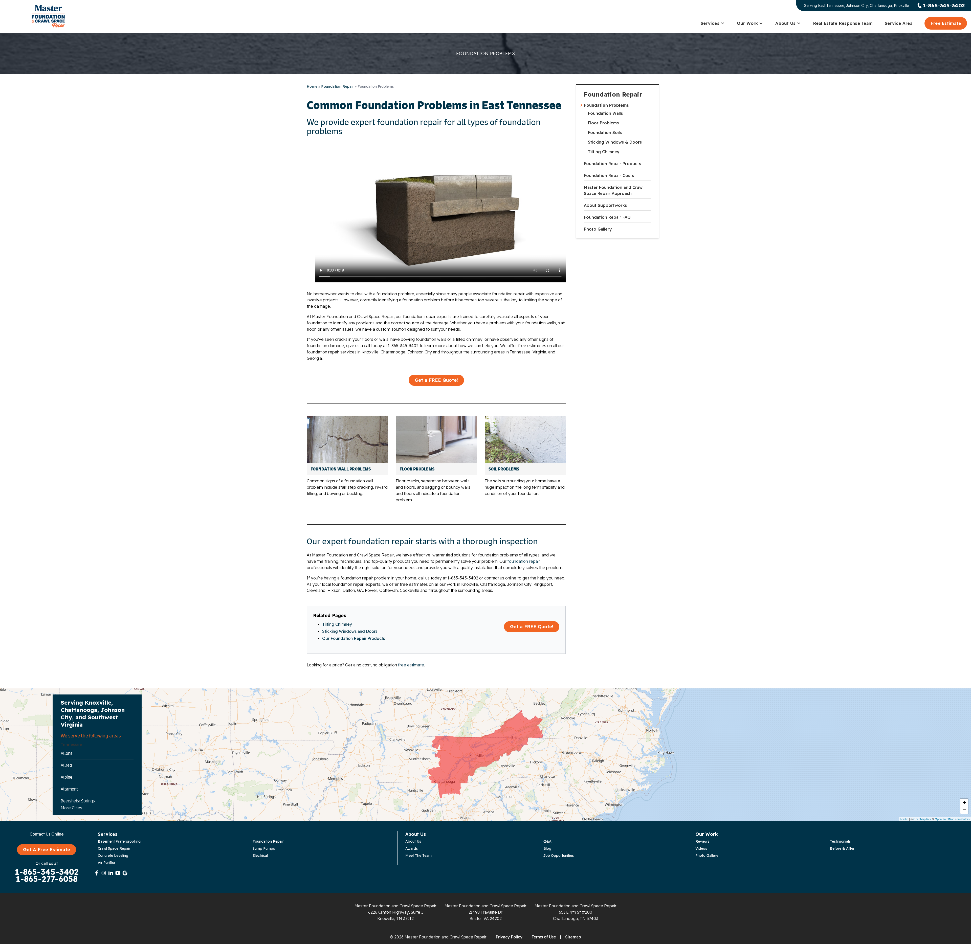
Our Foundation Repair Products (353, 638)
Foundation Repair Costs (609, 175)
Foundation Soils (605, 132)
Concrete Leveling (113, 855)
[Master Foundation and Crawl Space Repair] (48, 16)
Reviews (702, 841)
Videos (701, 848)
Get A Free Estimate (46, 849)
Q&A (547, 841)
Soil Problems (504, 469)
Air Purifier (106, 862)
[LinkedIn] (111, 873)
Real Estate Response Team (843, 23)
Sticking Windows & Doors (615, 142)
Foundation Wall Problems (341, 469)
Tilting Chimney (604, 151)
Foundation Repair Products (612, 163)
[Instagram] (104, 873)
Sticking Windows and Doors (349, 631)
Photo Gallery (598, 229)
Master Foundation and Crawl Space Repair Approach (614, 190)
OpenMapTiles (922, 819)
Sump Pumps (264, 848)
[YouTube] (118, 873)
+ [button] (964, 802)
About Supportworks (605, 205)
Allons (66, 753)
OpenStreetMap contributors (952, 819)
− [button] (964, 810)
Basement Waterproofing (119, 841)
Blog (547, 848)
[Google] (125, 873)
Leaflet (904, 819)
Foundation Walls (605, 113)
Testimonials (840, 841)
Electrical (260, 855)
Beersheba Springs (78, 800)
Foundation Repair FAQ (607, 217)
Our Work (747, 23)
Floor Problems (603, 122)
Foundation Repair (613, 94)
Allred (66, 765)
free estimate (411, 664)
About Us (785, 23)
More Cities (71, 807)
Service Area (898, 23)
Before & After (842, 848)
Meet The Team (418, 855)
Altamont (69, 789)
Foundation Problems (606, 105)
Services (710, 23)
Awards (411, 848)
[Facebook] (97, 873)
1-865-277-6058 (47, 879)
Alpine (66, 777)
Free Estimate (946, 23)
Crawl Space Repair (114, 848)
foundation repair (523, 561)
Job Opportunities (558, 855)
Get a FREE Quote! (436, 380)
